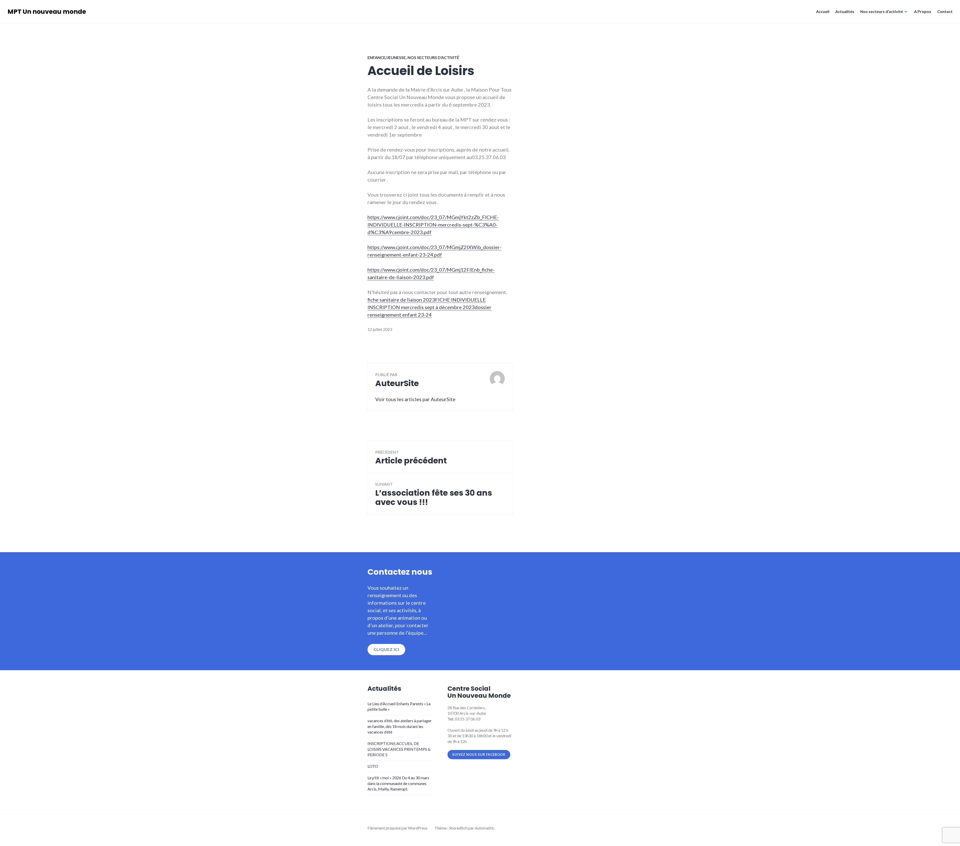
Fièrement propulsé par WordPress (398, 827)
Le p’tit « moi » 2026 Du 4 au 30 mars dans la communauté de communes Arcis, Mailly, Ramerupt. (398, 783)
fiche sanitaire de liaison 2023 (401, 300)
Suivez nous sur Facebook (479, 754)
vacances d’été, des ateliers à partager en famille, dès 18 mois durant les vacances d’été (400, 726)
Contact (944, 11)
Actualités (844, 11)
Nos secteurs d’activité (881, 11)
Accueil (822, 11)
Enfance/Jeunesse (387, 57)
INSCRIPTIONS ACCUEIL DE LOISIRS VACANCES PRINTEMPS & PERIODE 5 (399, 749)
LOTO (373, 766)
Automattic (484, 827)
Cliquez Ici (386, 649)
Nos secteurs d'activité (433, 57)
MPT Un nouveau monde (47, 11)
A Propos (922, 11)
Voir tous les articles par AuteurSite (415, 399)
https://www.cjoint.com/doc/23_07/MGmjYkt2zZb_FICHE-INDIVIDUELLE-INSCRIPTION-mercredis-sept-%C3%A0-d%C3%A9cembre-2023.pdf (433, 224)
